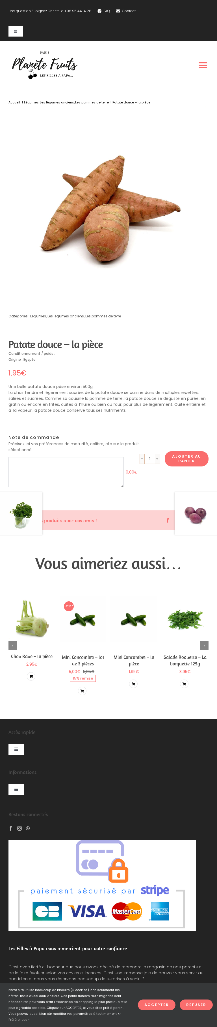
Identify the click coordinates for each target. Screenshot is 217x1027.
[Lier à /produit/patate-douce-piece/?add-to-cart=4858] (184, 684)
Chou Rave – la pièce (32, 656)
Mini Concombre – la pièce (134, 660)
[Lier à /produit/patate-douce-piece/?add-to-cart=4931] (31, 676)
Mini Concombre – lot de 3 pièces (83, 660)
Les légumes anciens (65, 316)
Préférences (18, 1019)
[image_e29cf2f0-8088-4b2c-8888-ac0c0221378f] (108, 204)
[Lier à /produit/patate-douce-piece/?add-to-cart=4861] (82, 691)
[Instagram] (19, 828)
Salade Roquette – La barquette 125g (185, 660)
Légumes (38, 316)
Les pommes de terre (103, 316)
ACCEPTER (156, 1004)
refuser (196, 1004)
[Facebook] (168, 520)
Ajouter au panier (186, 459)
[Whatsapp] (28, 828)
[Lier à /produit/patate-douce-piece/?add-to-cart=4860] (133, 684)
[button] (12, 645)
